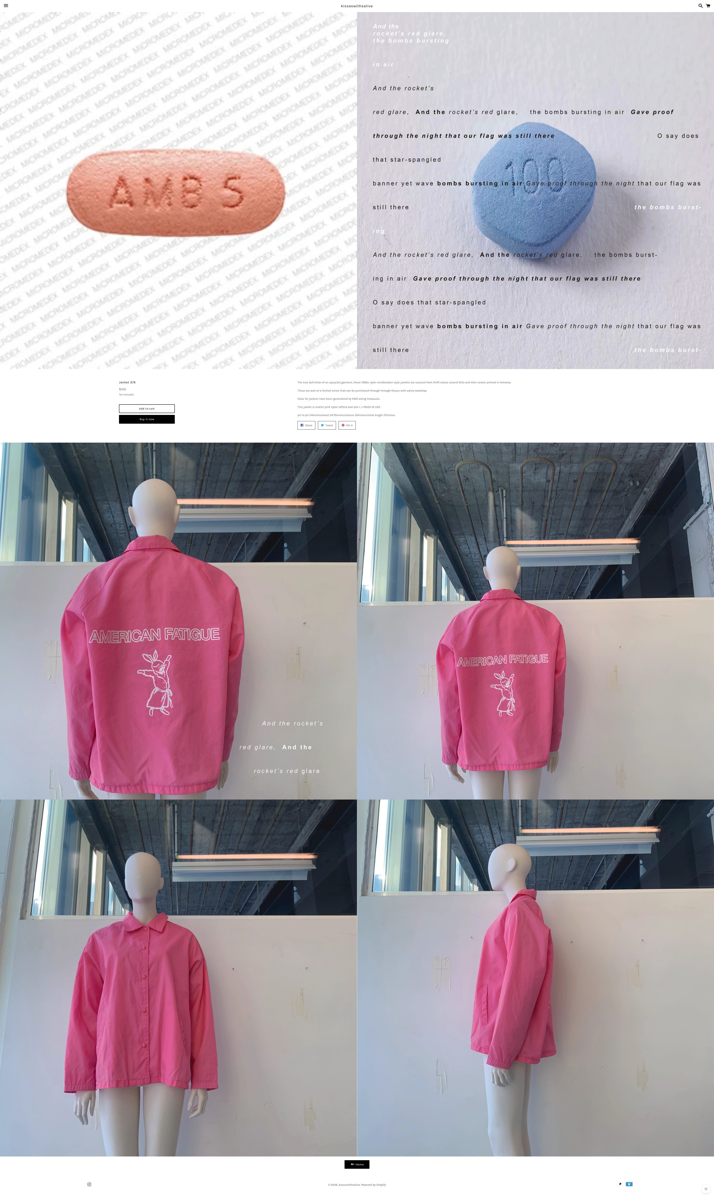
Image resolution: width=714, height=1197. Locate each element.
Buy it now (147, 419)
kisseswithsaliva (357, 6)
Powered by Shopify (373, 1184)
